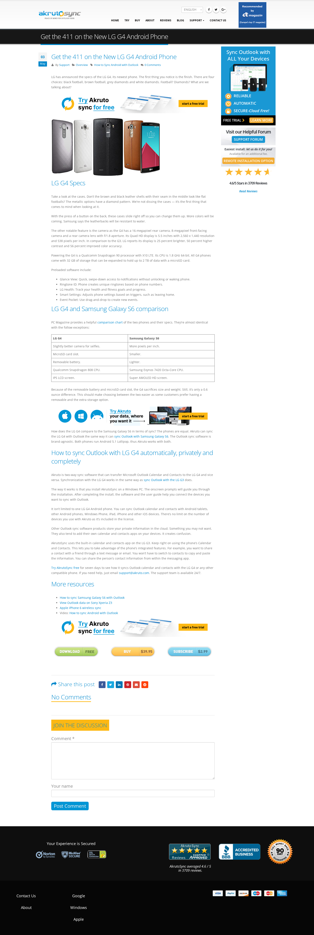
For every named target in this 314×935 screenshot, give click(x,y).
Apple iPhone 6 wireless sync (80, 608)
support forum (248, 139)
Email (136, 684)
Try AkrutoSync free (65, 568)
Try (127, 20)
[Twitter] (216, 9)
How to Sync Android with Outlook (116, 65)
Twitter (110, 684)
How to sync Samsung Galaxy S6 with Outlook (92, 598)
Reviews (165, 20)
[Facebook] (209, 9)
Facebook (102, 684)
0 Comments (153, 65)
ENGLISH (190, 9)
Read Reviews (248, 191)
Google (78, 895)
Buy (137, 20)
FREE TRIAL (232, 120)
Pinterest (127, 684)
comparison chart (110, 322)
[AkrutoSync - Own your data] (59, 15)
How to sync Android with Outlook (93, 613)
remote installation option (248, 161)
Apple (78, 919)
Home (115, 20)
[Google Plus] (223, 9)
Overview (82, 65)
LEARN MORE (261, 120)
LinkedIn (119, 684)
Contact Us (218, 20)
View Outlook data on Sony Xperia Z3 (86, 603)
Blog (180, 20)
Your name (62, 786)
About (149, 20)
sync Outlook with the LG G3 (164, 480)
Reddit (144, 684)
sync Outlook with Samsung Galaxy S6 (141, 436)
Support (196, 20)
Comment (63, 738)
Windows (78, 907)
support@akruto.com (134, 573)
